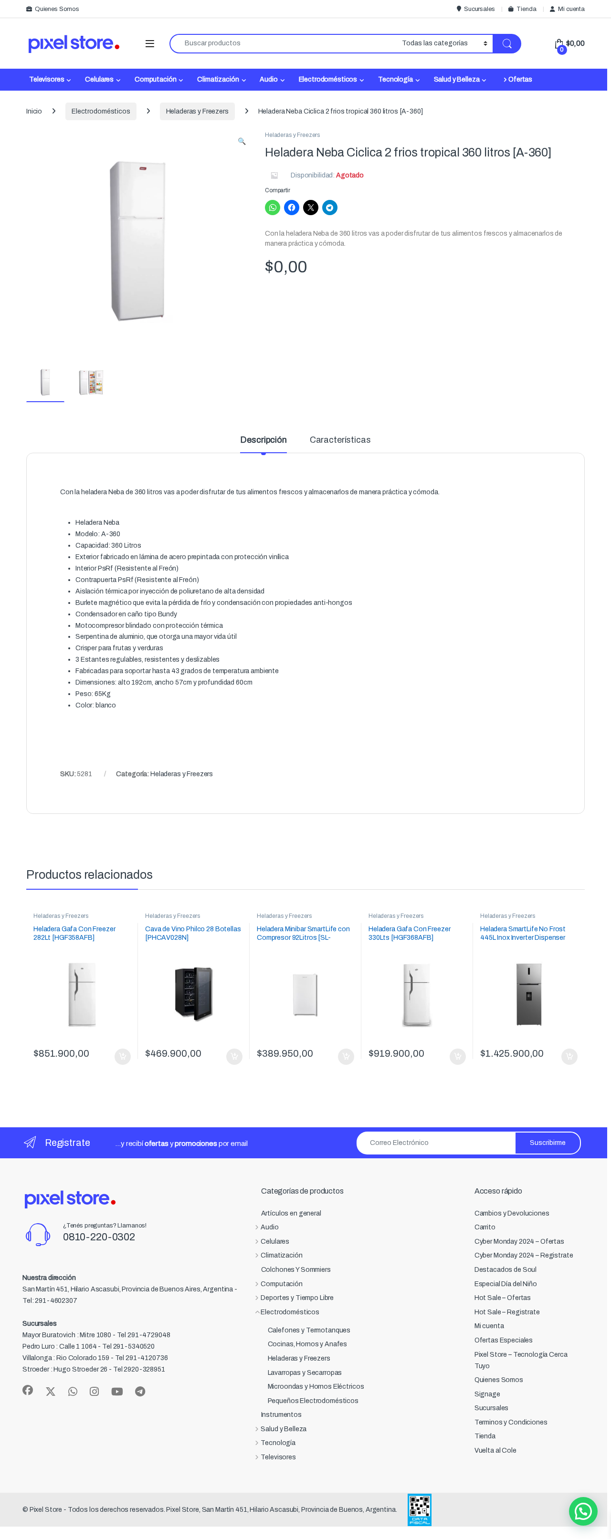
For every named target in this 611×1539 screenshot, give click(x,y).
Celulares (99, 79)
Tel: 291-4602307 (49, 1300)
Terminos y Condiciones (511, 1422)
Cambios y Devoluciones (511, 1213)
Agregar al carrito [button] (118, 1057)
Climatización (218, 79)
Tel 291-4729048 (143, 1335)
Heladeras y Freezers (197, 111)
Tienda (526, 9)
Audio (268, 79)
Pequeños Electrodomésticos (313, 1400)
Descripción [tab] (263, 440)
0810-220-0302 (99, 1237)
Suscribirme (548, 1142)
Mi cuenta (571, 9)
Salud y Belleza (457, 79)
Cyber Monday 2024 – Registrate (523, 1255)
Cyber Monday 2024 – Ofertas (519, 1241)
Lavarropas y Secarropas (305, 1372)
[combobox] (283, 43)
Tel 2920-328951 (139, 1369)
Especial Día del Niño (505, 1284)
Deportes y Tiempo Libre (297, 1297)
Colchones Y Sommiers (296, 1269)
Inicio (34, 111)
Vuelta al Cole (495, 1450)
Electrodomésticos (328, 79)
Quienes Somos (57, 9)
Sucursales (479, 9)
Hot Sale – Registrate (507, 1312)
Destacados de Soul (505, 1269)
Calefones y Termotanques (309, 1330)
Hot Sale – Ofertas (502, 1297)
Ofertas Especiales (503, 1340)
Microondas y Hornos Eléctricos (316, 1386)
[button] (242, 141)
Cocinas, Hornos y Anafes (308, 1344)
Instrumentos (281, 1414)
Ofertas (520, 79)
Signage (487, 1394)
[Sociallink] (27, 1390)
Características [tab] (340, 440)
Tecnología (395, 79)
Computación (155, 79)
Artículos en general (291, 1213)
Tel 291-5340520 (128, 1346)
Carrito (484, 1227)
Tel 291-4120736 (141, 1358)
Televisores (46, 79)
